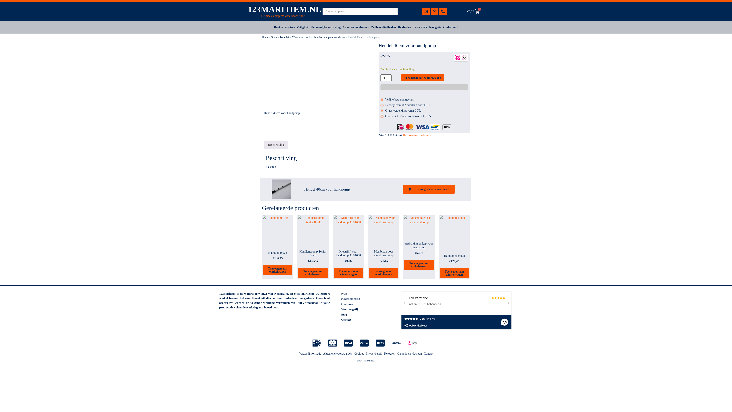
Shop (274, 37)
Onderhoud (450, 27)
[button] (429, 189)
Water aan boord (301, 37)
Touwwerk (420, 27)
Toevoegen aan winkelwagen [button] (277, 270)
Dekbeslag (404, 27)
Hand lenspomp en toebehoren (329, 37)
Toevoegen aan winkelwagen (422, 77)
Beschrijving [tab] (276, 144)
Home (265, 37)
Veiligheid (303, 27)
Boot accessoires (284, 27)
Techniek (284, 37)
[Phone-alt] (443, 11)
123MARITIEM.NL (284, 9)
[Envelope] (426, 11)
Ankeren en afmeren (356, 27)
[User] (434, 11)
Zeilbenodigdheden (383, 27)
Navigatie (435, 27)
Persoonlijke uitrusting (326, 27)
